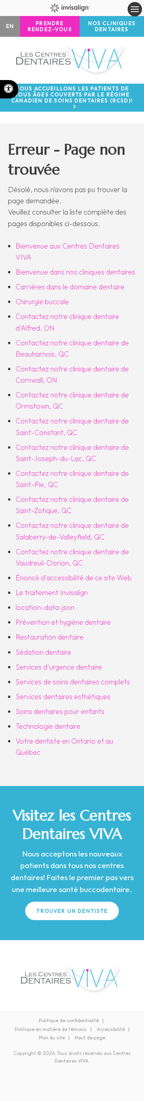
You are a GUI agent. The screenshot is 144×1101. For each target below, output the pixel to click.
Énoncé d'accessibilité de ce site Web (74, 577)
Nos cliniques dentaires (112, 26)
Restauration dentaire (50, 637)
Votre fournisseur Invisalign (72, 8)
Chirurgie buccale (42, 301)
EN (10, 26)
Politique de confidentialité (69, 1020)
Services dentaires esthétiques (63, 696)
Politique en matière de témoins (51, 1029)
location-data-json (45, 607)
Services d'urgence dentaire (59, 667)
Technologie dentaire (48, 726)
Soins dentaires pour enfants (60, 711)
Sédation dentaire (43, 652)
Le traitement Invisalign (52, 592)
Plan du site (52, 1038)
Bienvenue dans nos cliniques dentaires (75, 272)
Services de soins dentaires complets (73, 681)
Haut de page (90, 1038)
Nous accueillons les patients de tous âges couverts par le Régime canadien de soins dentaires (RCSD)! (72, 95)
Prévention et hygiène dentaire (63, 622)
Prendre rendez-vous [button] (50, 26)
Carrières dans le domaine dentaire (70, 286)
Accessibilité (111, 1029)
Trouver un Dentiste (72, 911)
